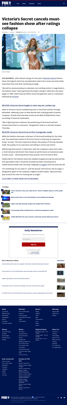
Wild (36, 317)
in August (43, 165)
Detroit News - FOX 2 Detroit (41, 339)
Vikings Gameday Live (24, 341)
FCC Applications (56, 347)
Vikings (37, 311)
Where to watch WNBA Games (25, 384)
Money (4, 329)
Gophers (37, 313)
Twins (37, 315)
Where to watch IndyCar (25, 374)
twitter (61, 397)
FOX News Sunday (7, 323)
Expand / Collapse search (64, 3)
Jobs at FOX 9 (55, 337)
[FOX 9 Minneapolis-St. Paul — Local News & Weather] (7, 3)
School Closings (23, 315)
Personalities (55, 335)
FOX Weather (22, 321)
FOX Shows (22, 331)
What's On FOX (56, 339)
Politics (4, 319)
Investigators (5, 317)
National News (6, 313)
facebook (58, 397)
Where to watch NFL (24, 363)
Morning (55, 309)
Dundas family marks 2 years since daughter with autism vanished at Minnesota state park (25, 264)
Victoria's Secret (49, 78)
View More (60, 260)
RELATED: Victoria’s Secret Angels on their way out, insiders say (28, 105)
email (64, 397)
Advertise (54, 343)
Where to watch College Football (25, 365)
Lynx (36, 321)
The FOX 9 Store (23, 354)
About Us (55, 329)
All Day (20, 337)
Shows (21, 329)
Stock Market (5, 335)
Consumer (12, 32)
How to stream (6, 361)
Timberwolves (39, 319)
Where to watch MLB (24, 368)
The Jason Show (23, 333)
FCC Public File (56, 345)
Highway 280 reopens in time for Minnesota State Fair (16, 278)
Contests (54, 333)
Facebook (4, 367)
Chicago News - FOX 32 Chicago (41, 335)
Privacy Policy (35, 252)
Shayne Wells (55, 311)
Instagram (4, 369)
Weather (22, 309)
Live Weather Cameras (25, 317)
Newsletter (5, 365)
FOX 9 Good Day (23, 335)
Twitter (4, 371)
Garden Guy (55, 313)
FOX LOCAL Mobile (7, 363)
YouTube (4, 375)
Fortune (15, 97)
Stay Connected (8, 359)
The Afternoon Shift (24, 349)
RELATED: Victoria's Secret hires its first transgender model (27, 132)
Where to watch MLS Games (24, 388)
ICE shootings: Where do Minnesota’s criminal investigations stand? (32, 210)
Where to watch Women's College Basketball (23, 381)
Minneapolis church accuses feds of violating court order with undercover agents (23, 286)
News (4, 309)
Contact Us (55, 331)
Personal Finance (6, 331)
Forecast (21, 313)
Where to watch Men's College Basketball (25, 376)
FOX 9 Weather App (24, 311)
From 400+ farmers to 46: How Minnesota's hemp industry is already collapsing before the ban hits (27, 293)
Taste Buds (22, 347)
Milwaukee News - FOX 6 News (41, 332)
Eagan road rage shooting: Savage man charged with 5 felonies (30, 204)
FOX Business (5, 32)
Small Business (6, 337)
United (37, 323)
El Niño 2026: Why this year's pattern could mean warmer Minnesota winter (34, 217)
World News (5, 315)
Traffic (20, 319)
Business (4, 333)
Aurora (37, 325)
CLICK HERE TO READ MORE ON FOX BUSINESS (20, 179)
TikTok (4, 373)
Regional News (40, 329)
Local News (5, 311)
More (39, 3)
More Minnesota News (10, 260)
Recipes (54, 315)
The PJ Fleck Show (23, 343)
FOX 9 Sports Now (24, 345)
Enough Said (22, 339)
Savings (4, 339)
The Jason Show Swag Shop (24, 352)
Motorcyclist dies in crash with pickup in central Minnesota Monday (32, 197)
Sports (37, 309)
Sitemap (54, 341)
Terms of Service (34, 253)
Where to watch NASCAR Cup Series (24, 371)
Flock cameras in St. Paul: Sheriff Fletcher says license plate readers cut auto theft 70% (24, 271)
